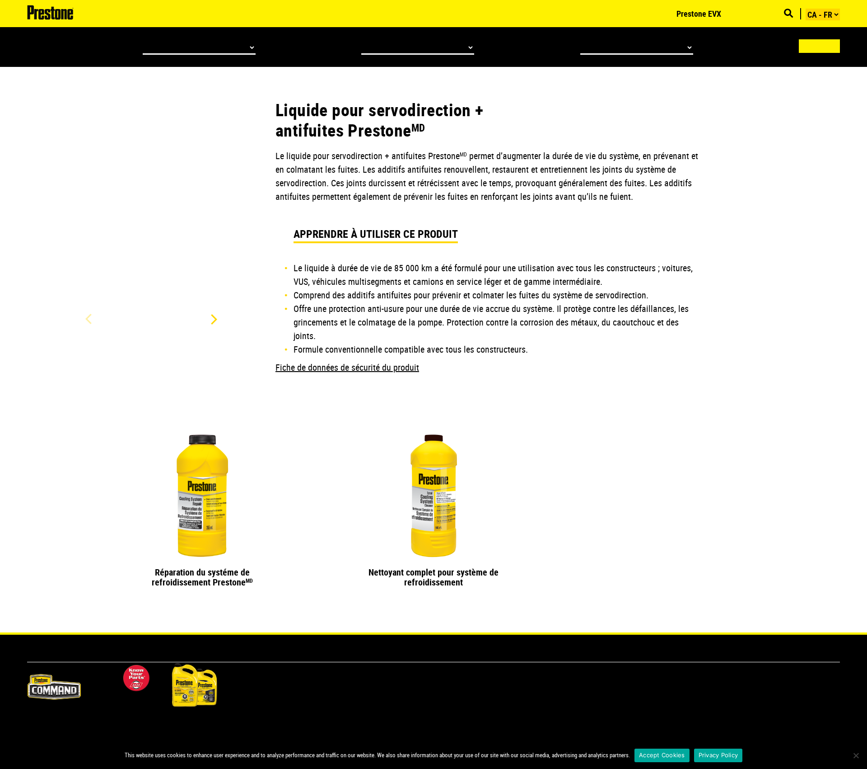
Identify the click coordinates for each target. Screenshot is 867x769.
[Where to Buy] (761, 13)
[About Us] (748, 13)
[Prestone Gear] (775, 13)
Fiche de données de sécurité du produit (347, 367)
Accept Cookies (662, 755)
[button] (212, 319)
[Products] (662, 13)
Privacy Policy (718, 755)
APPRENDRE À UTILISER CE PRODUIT (376, 233)
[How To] (734, 13)
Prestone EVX (698, 13)
